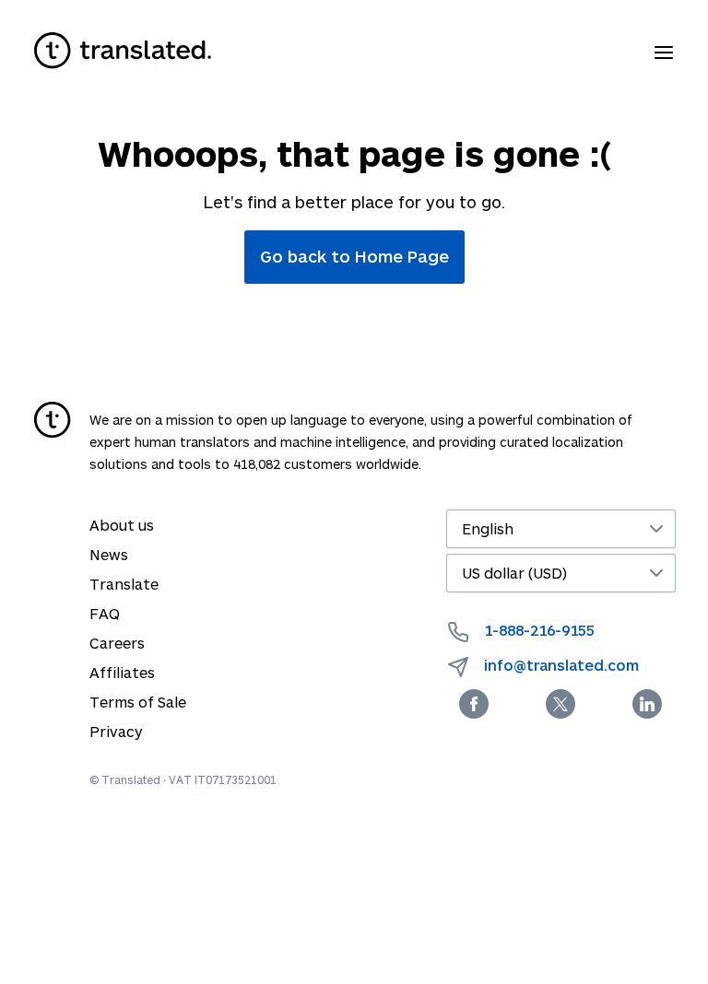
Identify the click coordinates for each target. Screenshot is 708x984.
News (108, 554)
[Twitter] (560, 704)
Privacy (116, 731)
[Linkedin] (647, 704)
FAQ (104, 613)
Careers (117, 642)
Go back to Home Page (354, 256)
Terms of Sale (137, 701)
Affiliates (122, 672)
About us (121, 524)
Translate (124, 583)
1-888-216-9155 (539, 629)
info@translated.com (561, 665)
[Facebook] (474, 704)
